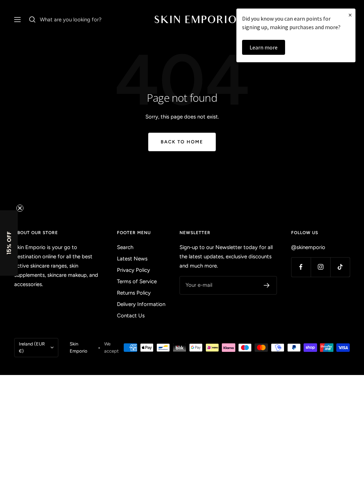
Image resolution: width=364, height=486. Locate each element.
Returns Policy (134, 293)
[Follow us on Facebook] (301, 267)
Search (125, 247)
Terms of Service (137, 281)
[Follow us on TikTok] (340, 267)
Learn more (264, 47)
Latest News (132, 258)
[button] (9, 243)
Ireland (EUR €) (32, 347)
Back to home (182, 141)
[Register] (267, 285)
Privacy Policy (133, 270)
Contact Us (131, 315)
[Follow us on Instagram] (320, 267)
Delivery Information (141, 304)
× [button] (350, 14)
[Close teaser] (19, 208)
